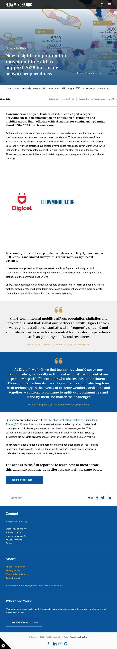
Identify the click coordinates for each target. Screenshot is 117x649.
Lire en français (85, 73)
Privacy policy (13, 570)
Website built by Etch (79, 637)
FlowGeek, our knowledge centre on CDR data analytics (34, 585)
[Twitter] (49, 643)
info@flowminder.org (16, 521)
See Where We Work (21, 622)
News (16, 88)
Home (8, 88)
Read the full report (21, 479)
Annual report (13, 578)
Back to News (16, 498)
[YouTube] (60, 644)
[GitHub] (66, 644)
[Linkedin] (55, 644)
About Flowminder (15, 566)
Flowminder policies (16, 574)
